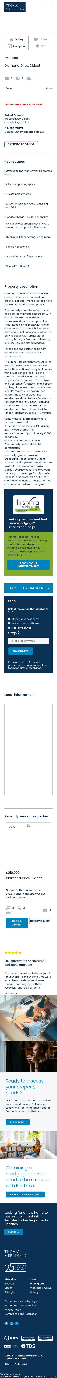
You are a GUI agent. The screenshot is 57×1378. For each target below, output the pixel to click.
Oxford (34, 1279)
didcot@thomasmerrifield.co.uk (25, 132)
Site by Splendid (15, 1364)
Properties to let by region (20, 1305)
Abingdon (10, 1279)
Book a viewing (17, 922)
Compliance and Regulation (20, 1314)
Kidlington (10, 1292)
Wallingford (37, 1283)
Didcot (8, 1287)
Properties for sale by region (21, 1301)
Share (49, 88)
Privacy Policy (12, 1309)
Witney (34, 1292)
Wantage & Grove (41, 1287)
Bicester (9, 1283)
